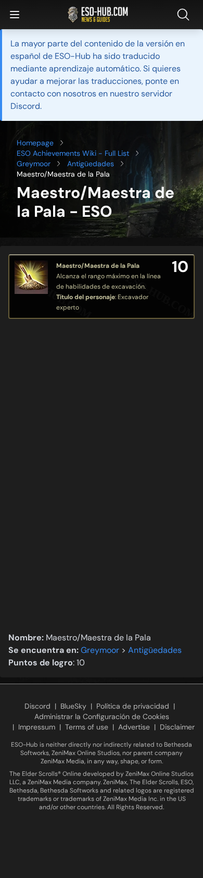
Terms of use (86, 727)
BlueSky (73, 706)
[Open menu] (14, 14)
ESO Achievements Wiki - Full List (73, 153)
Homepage (35, 142)
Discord (37, 706)
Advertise (134, 727)
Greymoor (33, 163)
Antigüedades (90, 163)
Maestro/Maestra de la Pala (97, 266)
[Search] (185, 14)
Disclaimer (177, 727)
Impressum (36, 727)
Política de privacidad (132, 706)
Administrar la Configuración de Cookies (101, 716)
